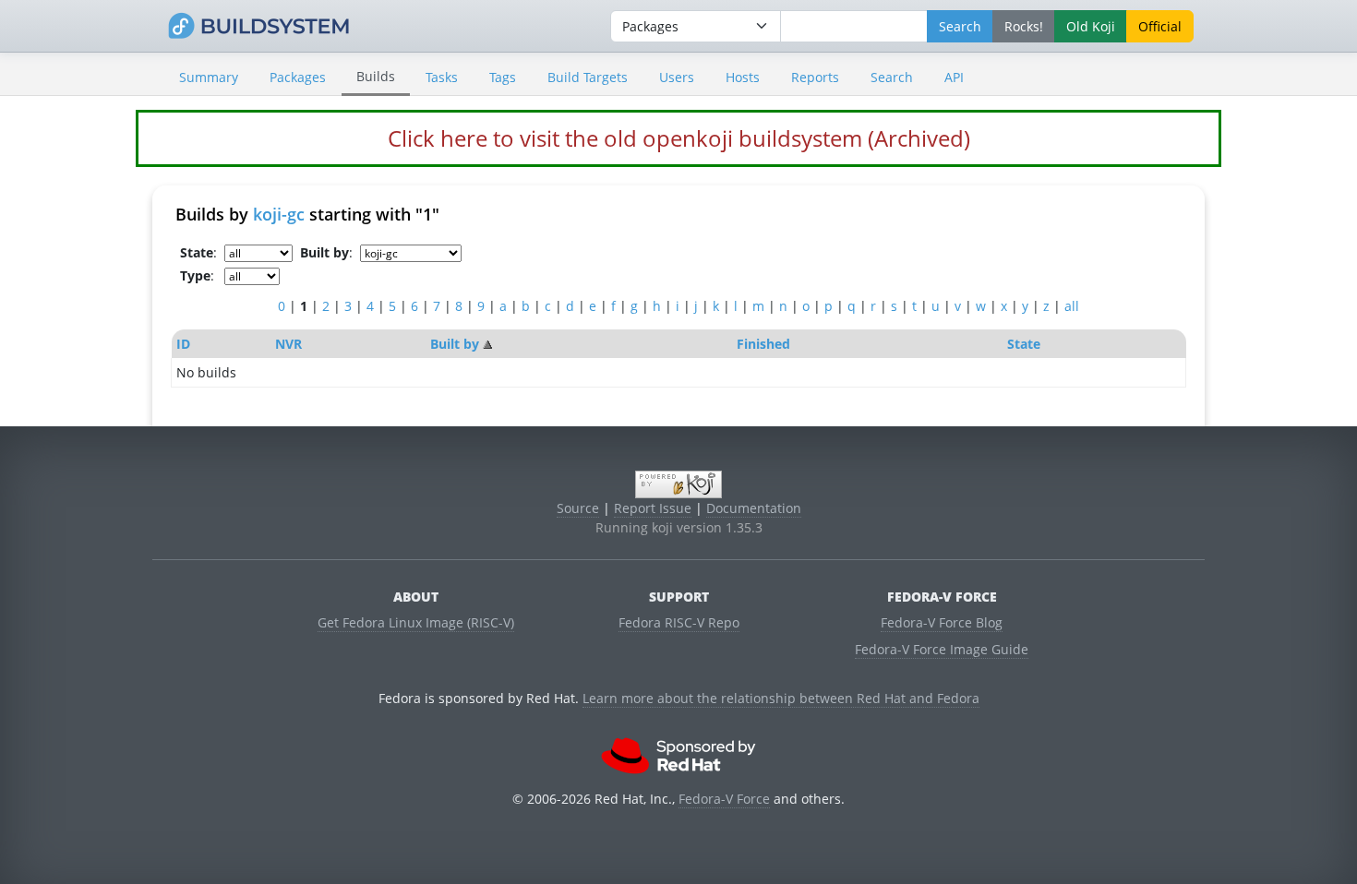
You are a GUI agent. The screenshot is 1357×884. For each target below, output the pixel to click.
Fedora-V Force (724, 798)
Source (578, 508)
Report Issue (652, 508)
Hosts (743, 77)
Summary (208, 77)
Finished (763, 343)
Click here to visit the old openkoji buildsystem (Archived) (679, 138)
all (1071, 306)
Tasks (442, 77)
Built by (454, 343)
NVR (288, 343)
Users (676, 77)
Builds (375, 76)
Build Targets (587, 77)
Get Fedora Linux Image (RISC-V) (416, 622)
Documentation (753, 508)
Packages (298, 77)
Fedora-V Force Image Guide (941, 649)
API (954, 77)
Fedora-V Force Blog (942, 622)
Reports (815, 77)
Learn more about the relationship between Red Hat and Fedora (780, 698)
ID (183, 343)
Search (892, 77)
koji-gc (279, 214)
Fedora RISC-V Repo (678, 622)
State (1023, 343)
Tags (502, 77)
